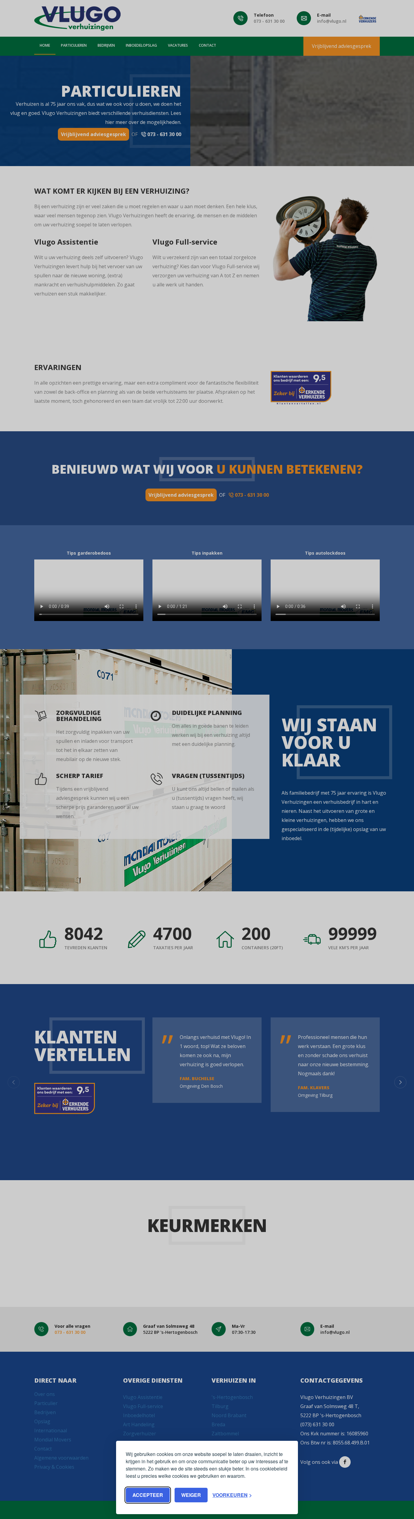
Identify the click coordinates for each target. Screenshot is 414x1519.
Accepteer (147, 1494)
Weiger (191, 1494)
